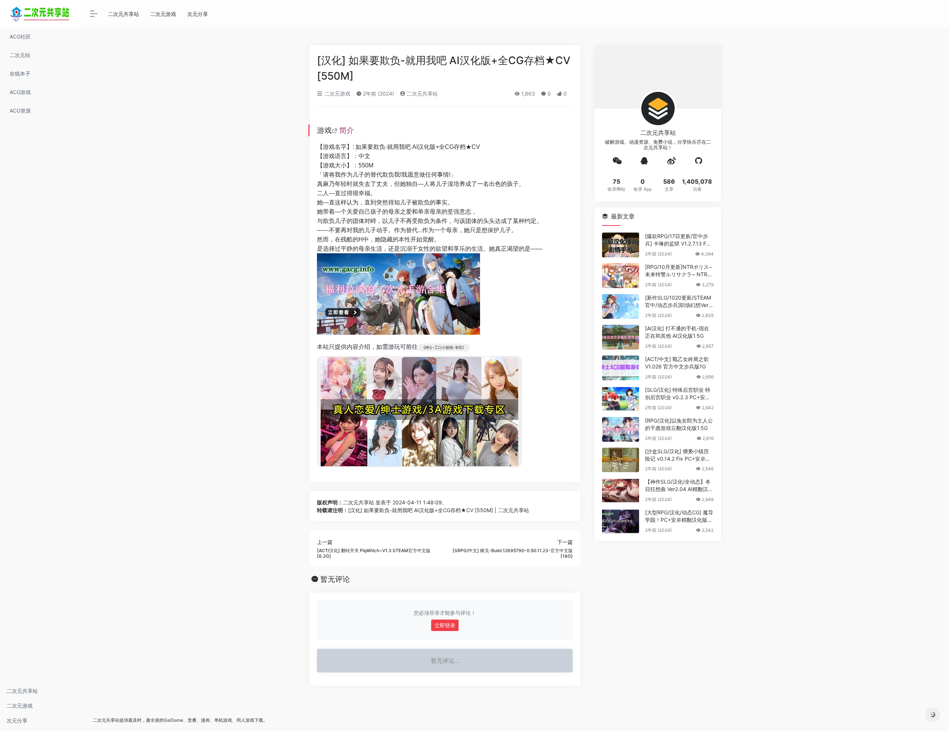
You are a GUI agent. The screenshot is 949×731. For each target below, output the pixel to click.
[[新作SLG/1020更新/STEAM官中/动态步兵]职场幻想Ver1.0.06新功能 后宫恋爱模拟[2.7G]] (620, 306)
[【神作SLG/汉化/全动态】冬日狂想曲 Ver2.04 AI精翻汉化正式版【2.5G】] (620, 490)
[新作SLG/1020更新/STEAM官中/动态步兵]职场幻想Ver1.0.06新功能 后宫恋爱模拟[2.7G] (678, 301)
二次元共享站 (22, 691)
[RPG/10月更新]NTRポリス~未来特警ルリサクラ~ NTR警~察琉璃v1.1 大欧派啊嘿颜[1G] (678, 271)
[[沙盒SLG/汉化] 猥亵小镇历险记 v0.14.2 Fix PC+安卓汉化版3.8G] (620, 460)
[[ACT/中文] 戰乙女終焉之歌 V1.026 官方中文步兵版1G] (620, 368)
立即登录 (444, 625)
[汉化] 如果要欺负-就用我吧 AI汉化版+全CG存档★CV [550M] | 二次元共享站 (438, 510)
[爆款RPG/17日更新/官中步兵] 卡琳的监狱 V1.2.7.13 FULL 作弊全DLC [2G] (679, 240)
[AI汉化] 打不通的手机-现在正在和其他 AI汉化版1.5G (677, 332)
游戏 (324, 130)
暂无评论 (335, 579)
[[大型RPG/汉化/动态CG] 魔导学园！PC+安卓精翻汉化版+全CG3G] (620, 521)
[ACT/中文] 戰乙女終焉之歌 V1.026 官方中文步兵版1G (677, 363)
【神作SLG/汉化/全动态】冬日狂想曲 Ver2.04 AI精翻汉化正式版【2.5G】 (679, 485)
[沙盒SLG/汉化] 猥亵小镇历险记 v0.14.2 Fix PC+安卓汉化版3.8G (678, 455)
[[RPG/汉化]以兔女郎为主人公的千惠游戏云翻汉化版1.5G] (620, 429)
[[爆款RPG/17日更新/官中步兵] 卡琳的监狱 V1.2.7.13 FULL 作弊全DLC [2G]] (620, 245)
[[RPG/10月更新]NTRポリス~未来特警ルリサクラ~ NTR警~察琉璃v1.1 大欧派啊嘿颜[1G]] (620, 275)
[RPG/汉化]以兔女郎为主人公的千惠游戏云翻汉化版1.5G (679, 424)
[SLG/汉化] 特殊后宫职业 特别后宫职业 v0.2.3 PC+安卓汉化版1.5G (677, 394)
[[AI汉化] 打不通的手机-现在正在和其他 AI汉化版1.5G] (620, 337)
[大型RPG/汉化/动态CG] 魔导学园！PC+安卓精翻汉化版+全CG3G (679, 516)
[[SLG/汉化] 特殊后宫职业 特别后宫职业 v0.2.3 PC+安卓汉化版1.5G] (620, 398)
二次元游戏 (20, 705)
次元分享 (17, 720)
